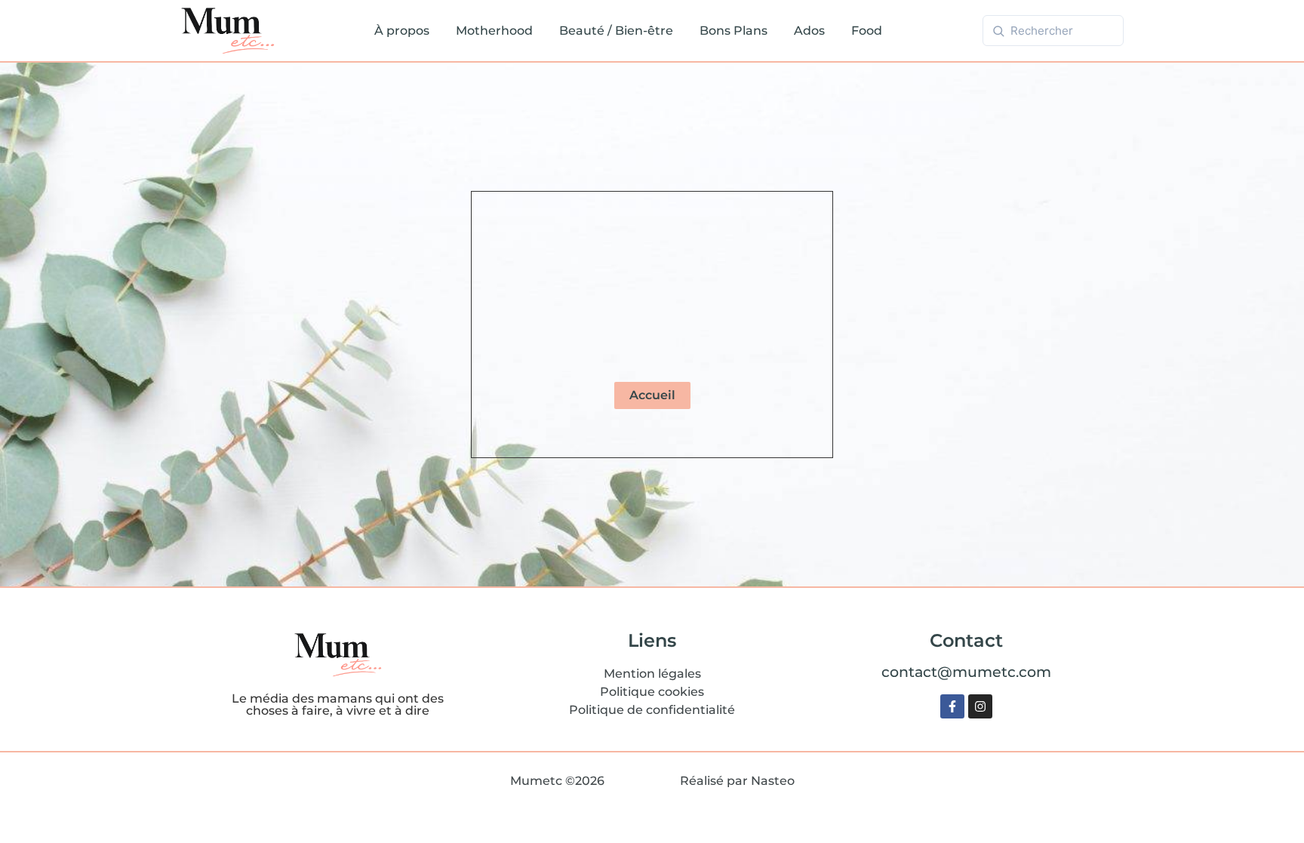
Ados (809, 30)
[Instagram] (980, 706)
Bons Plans (733, 30)
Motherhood (494, 30)
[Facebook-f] (952, 706)
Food (866, 30)
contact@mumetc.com (966, 672)
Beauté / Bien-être (616, 30)
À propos (401, 30)
